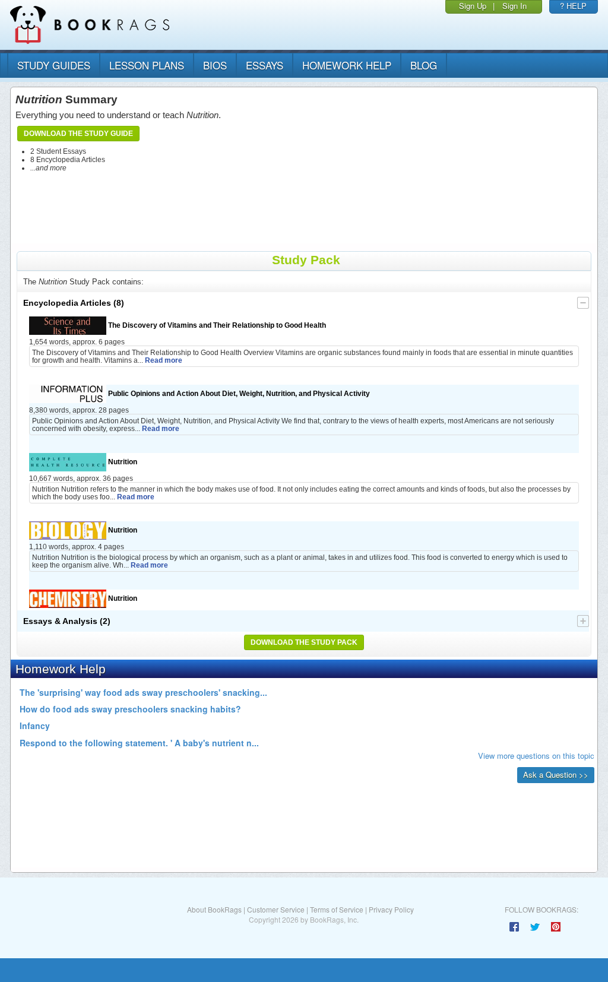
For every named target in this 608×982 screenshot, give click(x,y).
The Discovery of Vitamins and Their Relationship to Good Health (216, 325)
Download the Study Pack (304, 642)
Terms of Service (336, 909)
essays (264, 65)
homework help (346, 65)
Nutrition (121, 461)
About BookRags (214, 909)
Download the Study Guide (78, 133)
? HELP (573, 5)
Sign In (514, 5)
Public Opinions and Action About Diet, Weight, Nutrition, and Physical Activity (238, 393)
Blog (423, 65)
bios (215, 65)
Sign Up (472, 5)
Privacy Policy (391, 909)
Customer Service (276, 909)
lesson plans (146, 65)
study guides (53, 65)
